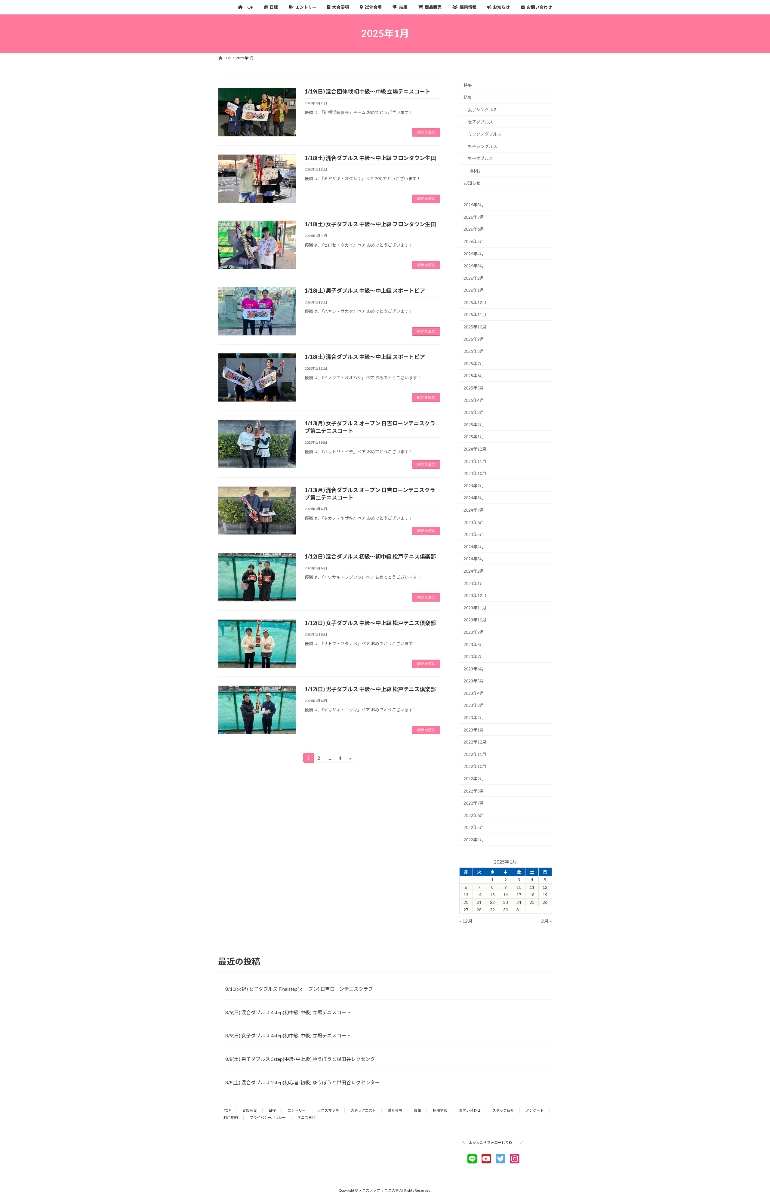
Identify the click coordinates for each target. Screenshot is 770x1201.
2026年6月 (474, 229)
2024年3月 (474, 558)
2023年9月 (474, 632)
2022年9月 (474, 778)
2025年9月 (474, 338)
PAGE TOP (748, 1159)
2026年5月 (474, 241)
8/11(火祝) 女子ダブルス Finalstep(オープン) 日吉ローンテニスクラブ (299, 989)
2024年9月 (474, 485)
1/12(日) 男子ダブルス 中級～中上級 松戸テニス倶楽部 (370, 689)
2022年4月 (474, 839)
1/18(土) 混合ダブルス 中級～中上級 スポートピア (365, 356)
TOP (227, 1110)
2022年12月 (475, 741)
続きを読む (426, 132)
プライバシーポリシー (268, 1117)
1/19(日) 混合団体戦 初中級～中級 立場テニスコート (367, 91)
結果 (468, 97)
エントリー (297, 1110)
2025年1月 (474, 436)
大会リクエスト (363, 1110)
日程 (272, 1110)
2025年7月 (474, 363)
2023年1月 (474, 729)
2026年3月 (474, 265)
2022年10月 (475, 766)
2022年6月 (474, 815)
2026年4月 (474, 253)
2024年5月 (474, 534)
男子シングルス (482, 146)
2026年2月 (474, 277)
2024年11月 (475, 460)
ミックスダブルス (484, 134)
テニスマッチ (328, 1110)
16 (505, 894)
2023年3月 (474, 705)
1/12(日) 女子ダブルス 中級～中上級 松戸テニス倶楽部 (370, 623)
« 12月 (466, 921)
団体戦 (474, 170)
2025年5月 (474, 387)
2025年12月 (475, 302)
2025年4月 (474, 399)
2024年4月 (474, 546)
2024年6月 (474, 522)
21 (479, 902)
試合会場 (395, 1110)
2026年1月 (474, 290)
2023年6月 (474, 668)
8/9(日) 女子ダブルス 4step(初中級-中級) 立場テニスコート (288, 1035)
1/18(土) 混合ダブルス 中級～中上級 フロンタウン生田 (370, 158)
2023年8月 (474, 644)
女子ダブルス (480, 121)
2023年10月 (475, 619)
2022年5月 (474, 827)
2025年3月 (474, 412)
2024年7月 (474, 510)
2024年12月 (475, 448)
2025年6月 (474, 375)
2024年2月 (474, 571)
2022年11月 (475, 753)
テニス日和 (306, 1117)
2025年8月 (474, 351)
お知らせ (472, 182)
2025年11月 (475, 314)
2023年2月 (474, 717)
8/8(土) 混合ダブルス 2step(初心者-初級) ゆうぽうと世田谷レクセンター (302, 1082)
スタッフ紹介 (503, 1110)
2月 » (546, 921)
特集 (468, 85)
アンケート (535, 1110)
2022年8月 (474, 790)
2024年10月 (475, 473)
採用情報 (440, 1110)
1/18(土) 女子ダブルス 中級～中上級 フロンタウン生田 (370, 224)
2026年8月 (474, 204)
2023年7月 (474, 656)
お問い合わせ (470, 1110)
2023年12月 (475, 595)
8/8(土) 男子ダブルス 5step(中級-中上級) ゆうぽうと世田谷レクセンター (302, 1059)
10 (518, 887)
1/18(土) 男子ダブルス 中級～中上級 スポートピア (365, 290)
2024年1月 (474, 583)
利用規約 (230, 1117)
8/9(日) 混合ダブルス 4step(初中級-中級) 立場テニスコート (288, 1012)
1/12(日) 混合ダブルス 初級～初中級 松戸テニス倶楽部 (370, 556)
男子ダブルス (480, 158)
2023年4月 (474, 692)
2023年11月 (475, 607)
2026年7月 (474, 216)
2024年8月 (474, 497)
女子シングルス (482, 109)
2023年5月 (474, 680)
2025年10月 (475, 326)
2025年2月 (474, 424)
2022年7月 (474, 802)
